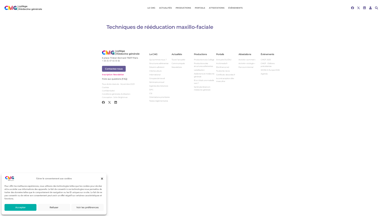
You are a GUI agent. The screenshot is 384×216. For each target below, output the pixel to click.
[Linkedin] (365, 8)
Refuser (54, 207)
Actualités (165, 8)
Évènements (235, 8)
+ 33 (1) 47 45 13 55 (111, 60)
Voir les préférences (87, 207)
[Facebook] (353, 8)
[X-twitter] (359, 8)
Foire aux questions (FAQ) (114, 79)
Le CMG (151, 8)
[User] (371, 8)
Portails (200, 8)
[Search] (377, 8)
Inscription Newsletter (113, 74)
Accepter (20, 207)
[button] (102, 178)
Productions (183, 8)
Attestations (216, 8)
